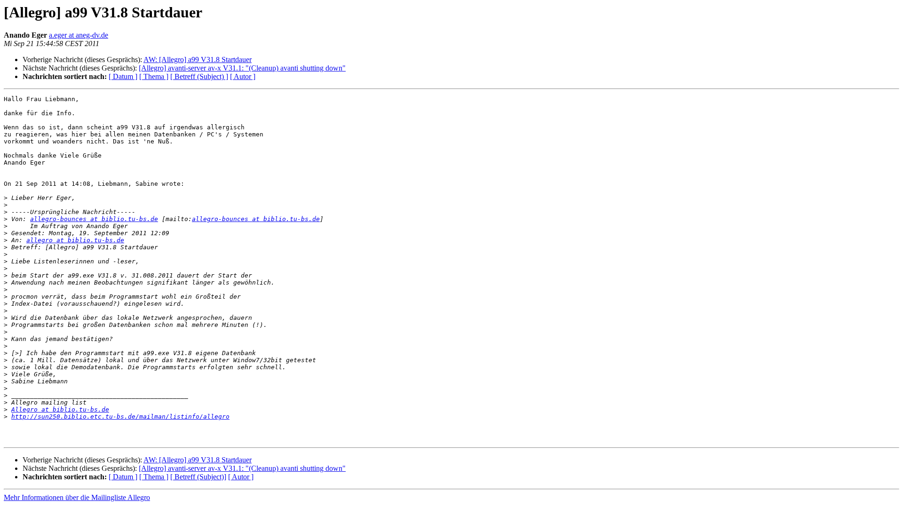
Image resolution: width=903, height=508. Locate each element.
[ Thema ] (153, 76)
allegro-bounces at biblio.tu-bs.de (94, 218)
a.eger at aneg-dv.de (78, 35)
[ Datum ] (123, 76)
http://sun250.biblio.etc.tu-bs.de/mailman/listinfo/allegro (120, 416)
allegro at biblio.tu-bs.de (75, 240)
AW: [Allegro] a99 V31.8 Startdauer (197, 60)
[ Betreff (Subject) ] (199, 76)
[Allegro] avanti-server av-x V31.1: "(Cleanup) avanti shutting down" (242, 68)
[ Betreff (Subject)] (198, 477)
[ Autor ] (242, 76)
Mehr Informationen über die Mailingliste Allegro (77, 497)
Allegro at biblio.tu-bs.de (60, 409)
